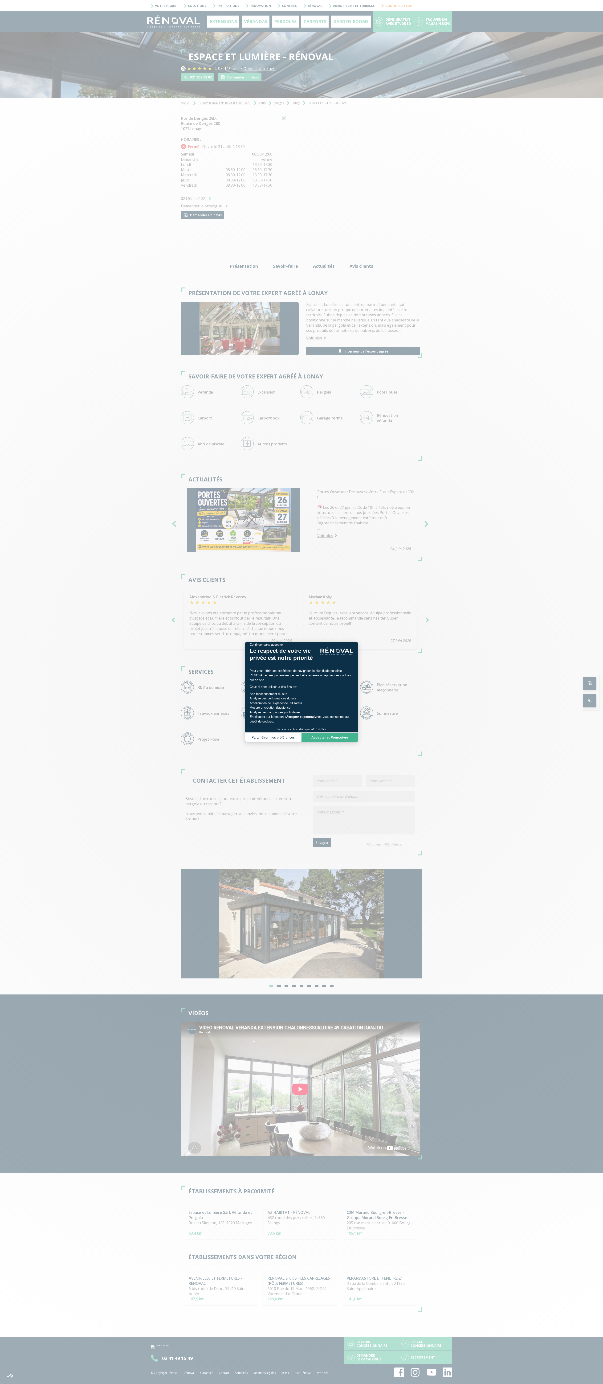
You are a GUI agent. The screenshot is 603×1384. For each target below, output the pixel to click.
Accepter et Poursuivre (329, 737)
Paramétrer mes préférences (273, 737)
